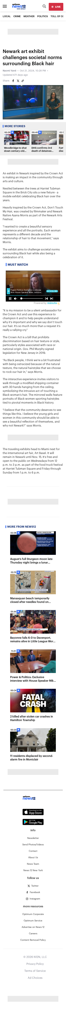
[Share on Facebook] (13, 80)
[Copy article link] (22, 80)
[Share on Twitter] (18, 80)
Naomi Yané (9, 71)
